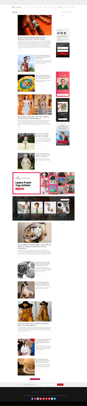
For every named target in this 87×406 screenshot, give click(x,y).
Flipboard (58, 37)
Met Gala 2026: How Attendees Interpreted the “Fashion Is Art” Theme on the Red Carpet (42, 155)
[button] (53, 7)
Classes (45, 395)
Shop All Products (63, 119)
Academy (63, 395)
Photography (28, 395)
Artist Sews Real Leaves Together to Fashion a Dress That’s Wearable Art (33, 324)
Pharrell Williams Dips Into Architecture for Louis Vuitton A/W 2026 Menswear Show (42, 360)
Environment (49, 395)
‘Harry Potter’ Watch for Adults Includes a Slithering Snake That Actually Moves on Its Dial (42, 264)
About (32, 403)
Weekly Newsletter (64, 35)
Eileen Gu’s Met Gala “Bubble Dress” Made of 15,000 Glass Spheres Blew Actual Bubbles (42, 135)
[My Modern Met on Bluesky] (55, 399)
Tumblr (65, 36)
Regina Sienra (20, 258)
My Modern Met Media (62, 40)
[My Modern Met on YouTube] (46, 399)
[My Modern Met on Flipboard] (43, 399)
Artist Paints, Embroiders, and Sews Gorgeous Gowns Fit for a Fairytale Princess (33, 117)
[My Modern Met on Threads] (52, 399)
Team (38, 403)
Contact (46, 403)
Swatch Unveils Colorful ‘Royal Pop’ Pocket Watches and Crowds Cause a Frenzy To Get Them (43, 76)
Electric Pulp (67, 403)
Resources (41, 395)
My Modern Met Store (22, 200)
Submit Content (42, 403)
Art (22, 395)
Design (25, 395)
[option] (44, 191)
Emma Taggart (38, 67)
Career (38, 395)
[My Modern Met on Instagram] (41, 399)
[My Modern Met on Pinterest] (35, 399)
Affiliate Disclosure (53, 403)
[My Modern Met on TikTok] (49, 399)
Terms (45, 404)
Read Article (20, 49)
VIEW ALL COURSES (63, 94)
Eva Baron (37, 292)
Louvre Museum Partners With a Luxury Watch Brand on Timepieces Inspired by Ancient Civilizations (34, 246)
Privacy (42, 404)
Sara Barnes (20, 129)
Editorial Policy (35, 403)
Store (66, 395)
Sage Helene (20, 51)
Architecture (33, 395)
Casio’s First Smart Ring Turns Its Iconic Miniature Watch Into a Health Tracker (31, 38)
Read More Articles (34, 379)
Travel (60, 395)
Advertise (48, 403)
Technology (56, 395)
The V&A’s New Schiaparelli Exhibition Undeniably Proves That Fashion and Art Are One (42, 283)
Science (53, 395)
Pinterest (63, 36)
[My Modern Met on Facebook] (32, 399)
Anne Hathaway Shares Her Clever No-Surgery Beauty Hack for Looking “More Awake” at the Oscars (43, 342)
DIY (36, 395)
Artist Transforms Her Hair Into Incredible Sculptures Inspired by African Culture (42, 57)
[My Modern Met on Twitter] (38, 399)
